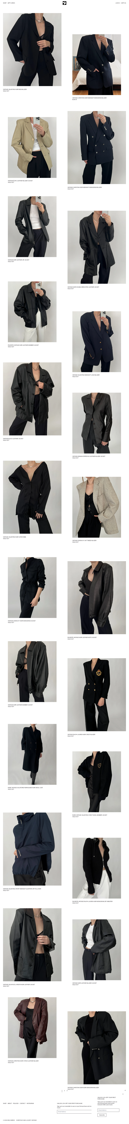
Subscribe (102, 1115)
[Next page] (125, 1090)
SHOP (4, 1103)
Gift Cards (11, 3)
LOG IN (118, 3)
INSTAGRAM (30, 1103)
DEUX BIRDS (11, 1120)
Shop (4, 3)
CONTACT (22, 1103)
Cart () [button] (123, 3)
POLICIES (16, 1103)
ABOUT (10, 1103)
